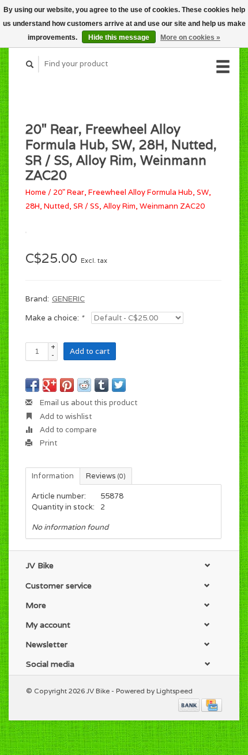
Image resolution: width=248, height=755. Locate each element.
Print (47, 443)
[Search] (30, 64)
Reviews (106, 476)
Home (35, 192)
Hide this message (118, 37)
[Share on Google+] (50, 385)
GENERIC (68, 299)
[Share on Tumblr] (101, 385)
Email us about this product (87, 402)
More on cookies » (190, 37)
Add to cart (90, 351)
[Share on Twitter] (119, 385)
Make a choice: (54, 318)
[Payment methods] (189, 704)
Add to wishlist (65, 416)
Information (53, 476)
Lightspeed (174, 690)
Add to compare (67, 430)
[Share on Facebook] (32, 385)
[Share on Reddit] (84, 385)
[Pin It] (67, 385)
